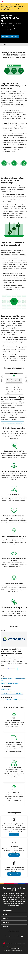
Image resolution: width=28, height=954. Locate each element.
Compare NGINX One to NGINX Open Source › (13, 700)
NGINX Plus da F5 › (6, 689)
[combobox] (11, 44)
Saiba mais (10, 9)
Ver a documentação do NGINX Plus (12, 423)
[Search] (23, 1)
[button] (14, 69)
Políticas (15, 946)
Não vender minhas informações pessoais (13, 950)
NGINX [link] (10, 15)
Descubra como (14, 901)
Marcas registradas (7, 946)
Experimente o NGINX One (9, 36)
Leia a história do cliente (9, 669)
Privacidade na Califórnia (14, 948)
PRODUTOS (4, 15)
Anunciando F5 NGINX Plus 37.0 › (10, 683)
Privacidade (22, 946)
